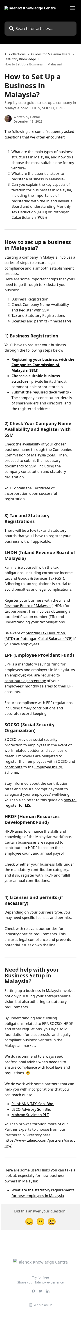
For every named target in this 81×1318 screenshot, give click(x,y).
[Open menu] (72, 8)
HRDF (9, 831)
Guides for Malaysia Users (50, 54)
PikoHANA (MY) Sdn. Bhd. (32, 1103)
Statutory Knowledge (20, 59)
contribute (13, 767)
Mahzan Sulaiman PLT (30, 1114)
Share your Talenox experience (40, 1282)
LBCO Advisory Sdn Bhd (31, 1109)
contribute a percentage (25, 680)
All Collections (15, 54)
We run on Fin (43, 1305)
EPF (7, 664)
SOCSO (10, 739)
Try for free (40, 1277)
